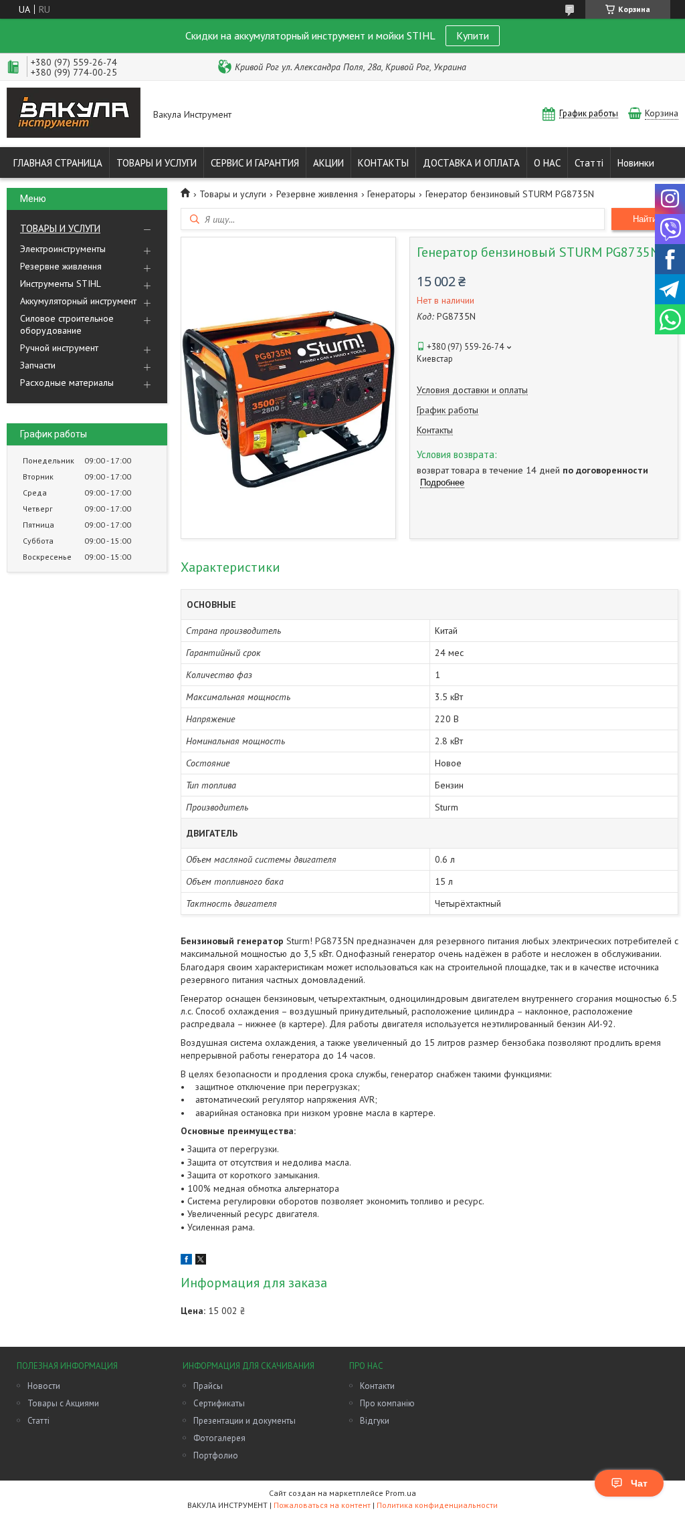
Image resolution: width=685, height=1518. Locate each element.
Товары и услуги (232, 194)
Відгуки (374, 1420)
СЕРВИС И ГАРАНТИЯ (255, 163)
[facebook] (186, 1261)
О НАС (547, 163)
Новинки (635, 163)
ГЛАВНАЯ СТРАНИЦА (57, 163)
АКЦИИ (328, 163)
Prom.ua (400, 1493)
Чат (639, 1483)
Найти (645, 219)
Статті (589, 163)
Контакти (377, 1386)
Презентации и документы (244, 1420)
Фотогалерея (219, 1438)
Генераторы (391, 194)
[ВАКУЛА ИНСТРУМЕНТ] (73, 114)
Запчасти (38, 365)
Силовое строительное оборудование (67, 324)
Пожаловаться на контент (322, 1505)
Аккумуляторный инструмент (78, 301)
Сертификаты (219, 1403)
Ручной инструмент (59, 348)
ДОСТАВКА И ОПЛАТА (471, 163)
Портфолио (215, 1455)
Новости (43, 1386)
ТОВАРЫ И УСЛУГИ (156, 163)
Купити (472, 35)
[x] (200, 1261)
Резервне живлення (61, 266)
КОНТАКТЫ (383, 163)
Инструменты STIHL (60, 284)
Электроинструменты (63, 249)
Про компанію (387, 1403)
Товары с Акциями (63, 1403)
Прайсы (208, 1386)
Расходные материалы (67, 382)
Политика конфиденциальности (437, 1505)
